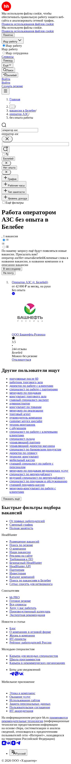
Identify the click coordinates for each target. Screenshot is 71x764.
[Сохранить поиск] (5, 149)
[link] (8, 70)
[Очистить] (7, 139)
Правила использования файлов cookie (28, 31)
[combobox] (20, 130)
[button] (6, 79)
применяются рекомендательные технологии (35, 719)
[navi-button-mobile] (5, 91)
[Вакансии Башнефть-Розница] (39, 314)
